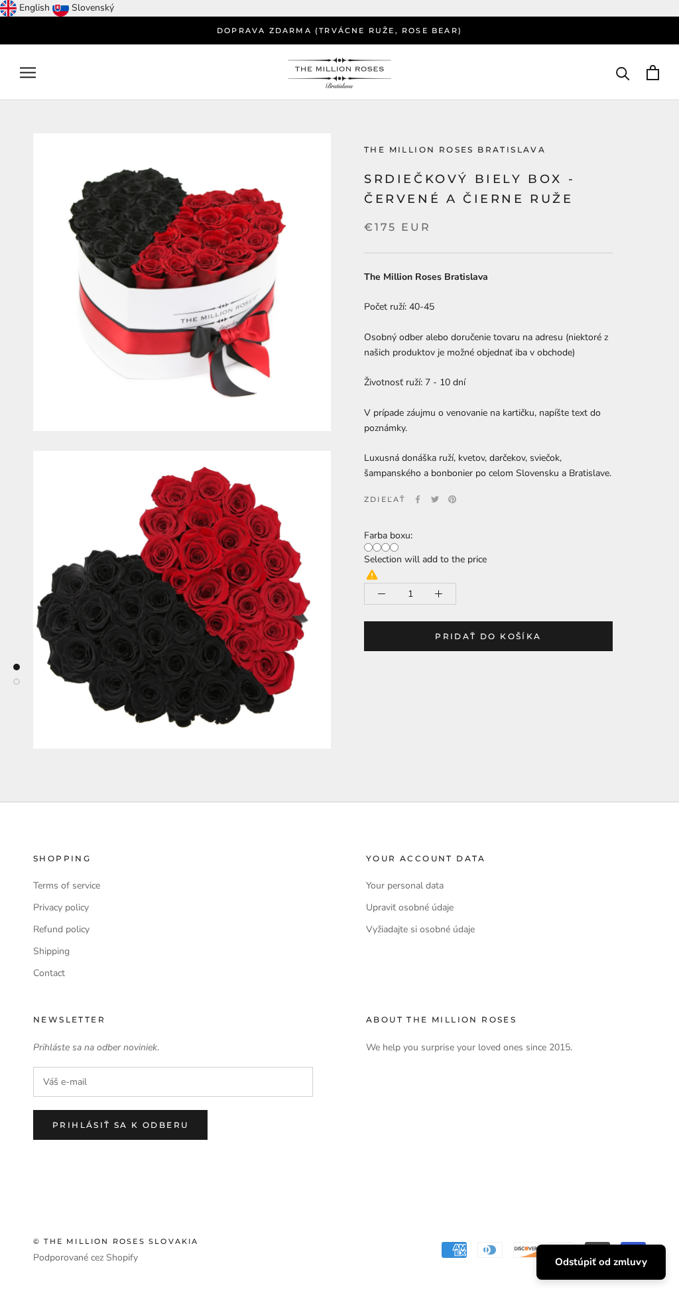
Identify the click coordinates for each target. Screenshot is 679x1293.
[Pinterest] (452, 499)
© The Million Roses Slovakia (116, 1241)
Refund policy (61, 929)
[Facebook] (418, 499)
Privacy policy (61, 907)
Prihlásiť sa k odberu (120, 1125)
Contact (49, 973)
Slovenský (93, 7)
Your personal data (405, 885)
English (34, 7)
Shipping (51, 951)
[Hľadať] (623, 73)
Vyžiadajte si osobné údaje (420, 929)
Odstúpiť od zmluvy (601, 1261)
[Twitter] (435, 499)
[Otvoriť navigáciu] (28, 72)
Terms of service (66, 885)
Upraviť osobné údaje (410, 907)
